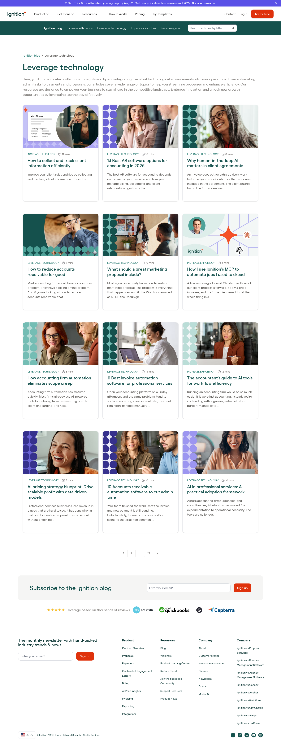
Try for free (262, 14)
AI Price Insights (131, 690)
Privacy (67, 735)
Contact (230, 14)
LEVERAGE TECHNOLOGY (123, 154)
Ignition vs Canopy (247, 684)
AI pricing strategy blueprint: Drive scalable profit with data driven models (61, 492)
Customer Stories (209, 655)
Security (76, 735)
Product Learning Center (175, 663)
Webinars (165, 655)
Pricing (140, 14)
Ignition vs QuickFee (249, 700)
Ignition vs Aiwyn (247, 715)
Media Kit (204, 694)
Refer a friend (168, 671)
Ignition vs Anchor (247, 692)
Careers (203, 671)
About (202, 648)
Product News (168, 698)
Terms (58, 735)
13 (148, 553)
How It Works (118, 14)
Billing (125, 683)
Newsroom (205, 678)
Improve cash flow (143, 28)
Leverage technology (111, 28)
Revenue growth (172, 28)
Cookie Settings (91, 735)
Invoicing (127, 698)
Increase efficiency (80, 28)
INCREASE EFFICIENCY (41, 154)
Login (243, 14)
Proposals (127, 655)
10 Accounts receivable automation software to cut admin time (140, 492)
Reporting (128, 706)
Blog (163, 648)
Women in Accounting (212, 663)
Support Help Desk (171, 690)
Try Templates (162, 14)
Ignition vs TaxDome (248, 723)
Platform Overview (133, 648)
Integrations (129, 713)
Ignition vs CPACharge (250, 707)
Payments (128, 663)
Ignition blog (53, 28)
